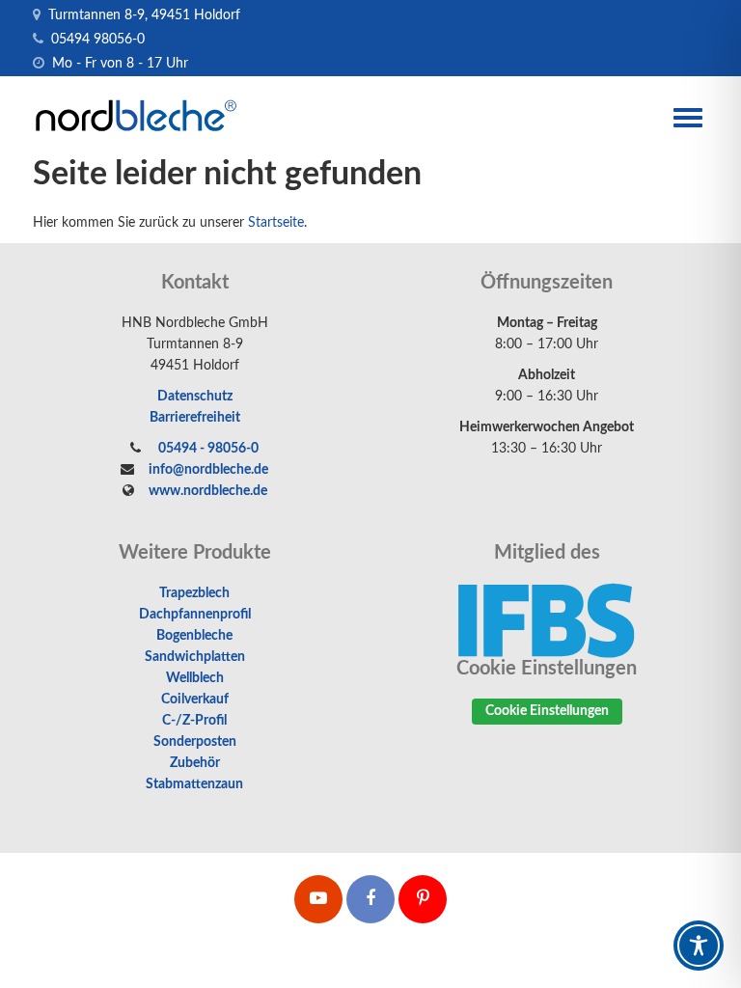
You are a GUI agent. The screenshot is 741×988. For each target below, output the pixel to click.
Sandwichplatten (195, 657)
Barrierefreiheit (195, 418)
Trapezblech (194, 593)
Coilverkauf (195, 699)
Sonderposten (194, 742)
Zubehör (195, 763)
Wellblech (195, 678)
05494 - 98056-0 (207, 448)
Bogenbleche (194, 636)
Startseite (276, 223)
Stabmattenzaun (194, 784)
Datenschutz (195, 396)
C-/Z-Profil (194, 720)
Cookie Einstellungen (547, 711)
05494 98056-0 (96, 39)
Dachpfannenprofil (195, 614)
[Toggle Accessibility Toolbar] (698, 945)
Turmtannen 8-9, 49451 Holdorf (142, 15)
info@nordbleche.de (208, 470)
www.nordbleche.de (208, 491)
